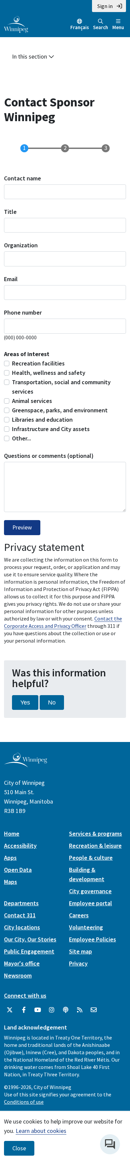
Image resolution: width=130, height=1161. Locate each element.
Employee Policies (92, 939)
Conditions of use (24, 1101)
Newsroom (18, 975)
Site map (80, 951)
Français (79, 27)
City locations (22, 927)
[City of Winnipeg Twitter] (9, 1010)
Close (19, 1148)
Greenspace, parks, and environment (60, 410)
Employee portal (90, 903)
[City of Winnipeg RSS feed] (79, 1010)
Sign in (105, 6)
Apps (10, 857)
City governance (90, 891)
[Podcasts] (65, 1010)
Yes (25, 702)
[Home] (16, 24)
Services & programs (95, 833)
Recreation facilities (38, 363)
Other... (21, 438)
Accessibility (20, 845)
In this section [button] (30, 56)
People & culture (91, 857)
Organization (21, 245)
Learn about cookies (41, 1131)
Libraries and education (42, 419)
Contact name (22, 178)
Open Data (18, 870)
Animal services (32, 401)
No (52, 702)
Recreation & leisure (95, 845)
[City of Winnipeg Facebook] (23, 1010)
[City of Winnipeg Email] (93, 1010)
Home (11, 833)
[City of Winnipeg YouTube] (37, 1010)
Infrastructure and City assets (51, 429)
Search (100, 27)
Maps (10, 882)
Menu (118, 27)
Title (10, 212)
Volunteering (86, 927)
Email (11, 279)
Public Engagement (29, 951)
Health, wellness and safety (48, 373)
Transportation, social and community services (61, 386)
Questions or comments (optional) (49, 456)
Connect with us (25, 995)
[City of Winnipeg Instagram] (51, 1010)
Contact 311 (20, 915)
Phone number (23, 312)
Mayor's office (22, 963)
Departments (21, 903)
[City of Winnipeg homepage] (25, 765)
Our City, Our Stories (30, 939)
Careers (79, 915)
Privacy (78, 963)
